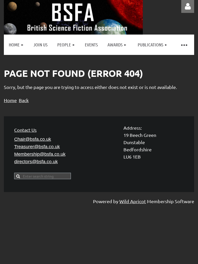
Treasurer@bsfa (37, 146)
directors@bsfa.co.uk (36, 161)
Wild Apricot (132, 201)
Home (10, 100)
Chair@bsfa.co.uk (32, 139)
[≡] (184, 45)
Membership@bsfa (39, 154)
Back (24, 100)
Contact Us (25, 130)
